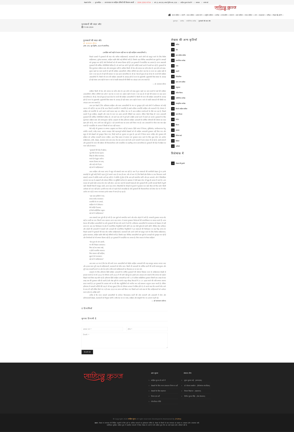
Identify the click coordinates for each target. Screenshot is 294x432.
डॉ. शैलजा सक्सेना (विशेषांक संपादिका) (197, 385)
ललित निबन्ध (179, 93)
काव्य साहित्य (176, 15)
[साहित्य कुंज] (225, 8)
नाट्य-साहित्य (249, 15)
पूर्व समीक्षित (98, 2)
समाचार (198, 2)
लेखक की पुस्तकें (180, 163)
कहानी (177, 71)
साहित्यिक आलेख (191, 21)
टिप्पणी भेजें (87, 352)
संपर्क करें (206, 2)
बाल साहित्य (240, 15)
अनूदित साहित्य (209, 15)
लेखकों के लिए (87, 2)
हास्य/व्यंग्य (200, 15)
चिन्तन (177, 125)
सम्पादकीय (225, 15)
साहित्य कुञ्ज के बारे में (186, 2)
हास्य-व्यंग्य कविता (180, 82)
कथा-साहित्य (191, 15)
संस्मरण (232, 15)
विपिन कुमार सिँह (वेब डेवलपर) (194, 396)
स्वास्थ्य (177, 130)
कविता (177, 44)
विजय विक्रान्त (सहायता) (192, 391)
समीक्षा (269, 15)
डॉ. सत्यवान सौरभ (90, 43)
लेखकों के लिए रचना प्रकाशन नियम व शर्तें (164, 385)
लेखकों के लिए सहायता (158, 391)
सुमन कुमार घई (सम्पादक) (193, 380)
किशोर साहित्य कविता (181, 109)
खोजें (281, 15)
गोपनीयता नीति (156, 401)
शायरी (184, 15)
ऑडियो (178, 146)
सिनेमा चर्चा (179, 135)
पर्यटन (177, 119)
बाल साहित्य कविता (181, 55)
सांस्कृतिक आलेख (180, 103)
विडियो (177, 141)
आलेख (218, 15)
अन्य (256, 15)
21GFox (178, 419)
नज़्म (177, 66)
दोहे (177, 50)
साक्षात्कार (262, 15)
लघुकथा (178, 87)
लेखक (274, 15)
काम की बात (179, 114)
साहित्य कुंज (132, 419)
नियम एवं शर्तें (155, 396)
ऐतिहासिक (178, 76)
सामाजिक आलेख (180, 60)
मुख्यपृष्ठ (175, 21)
